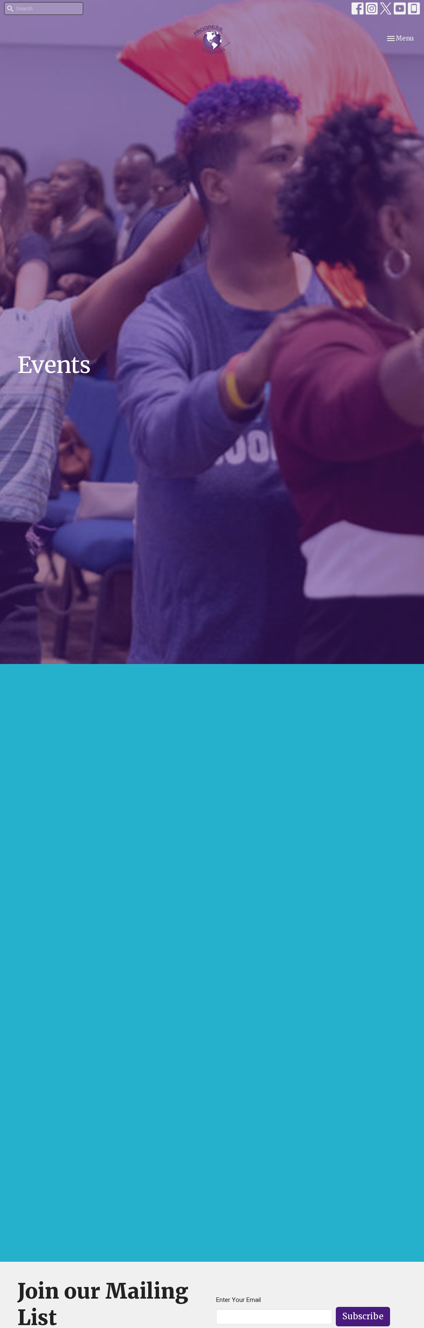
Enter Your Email (238, 1300)
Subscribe (362, 1316)
